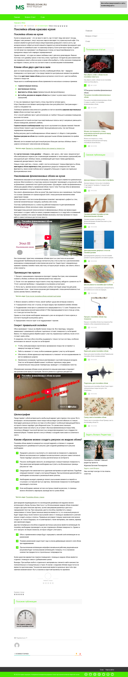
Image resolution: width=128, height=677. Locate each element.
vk (112, 674)
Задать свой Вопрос (91, 468)
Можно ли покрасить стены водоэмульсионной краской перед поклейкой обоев (97, 133)
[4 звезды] (65, 26)
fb (94, 674)
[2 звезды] (61, 26)
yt (90, 674)
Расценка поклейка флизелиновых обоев (97, 96)
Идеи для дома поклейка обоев (96, 351)
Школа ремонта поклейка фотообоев (98, 285)
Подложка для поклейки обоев (96, 383)
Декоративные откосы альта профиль (99, 180)
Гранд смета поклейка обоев (95, 417)
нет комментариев (42, 26)
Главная (17, 17)
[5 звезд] (67, 26)
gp (99, 674)
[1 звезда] (59, 26)
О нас (43, 17)
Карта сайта (110, 669)
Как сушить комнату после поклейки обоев (25, 625)
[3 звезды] (63, 26)
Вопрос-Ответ (30, 17)
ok (86, 674)
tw (103, 674)
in (108, 674)
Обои (23, 23)
